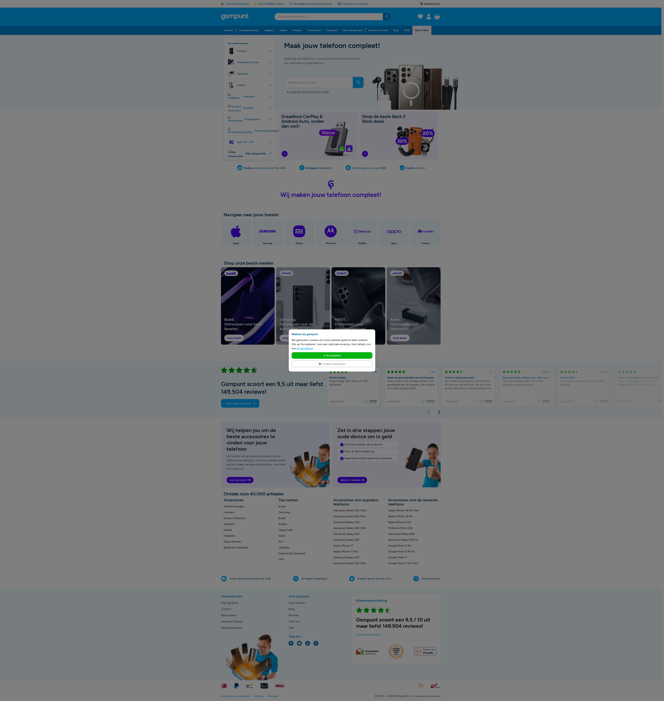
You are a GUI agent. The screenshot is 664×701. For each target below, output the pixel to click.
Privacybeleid (305, 348)
